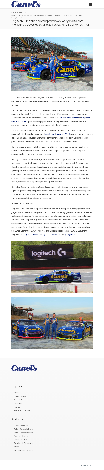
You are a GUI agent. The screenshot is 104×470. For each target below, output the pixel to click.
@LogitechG (70, 234)
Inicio (16, 393)
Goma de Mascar (21, 425)
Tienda (17, 407)
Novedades (19, 400)
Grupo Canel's (20, 396)
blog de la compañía (50, 234)
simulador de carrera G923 (57, 134)
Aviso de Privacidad (22, 410)
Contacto (18, 403)
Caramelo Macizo (21, 436)
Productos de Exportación (25, 450)
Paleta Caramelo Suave (23, 432)
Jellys (16, 446)
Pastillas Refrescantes (23, 443)
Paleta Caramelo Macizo (24, 429)
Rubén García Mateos (69, 117)
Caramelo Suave (21, 439)
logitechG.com (31, 234)
